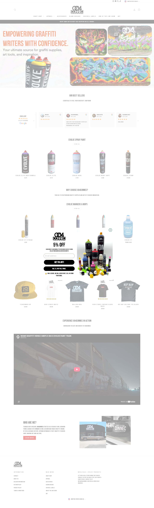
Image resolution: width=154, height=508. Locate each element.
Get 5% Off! (59, 262)
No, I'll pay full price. (59, 269)
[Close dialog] (110, 230)
